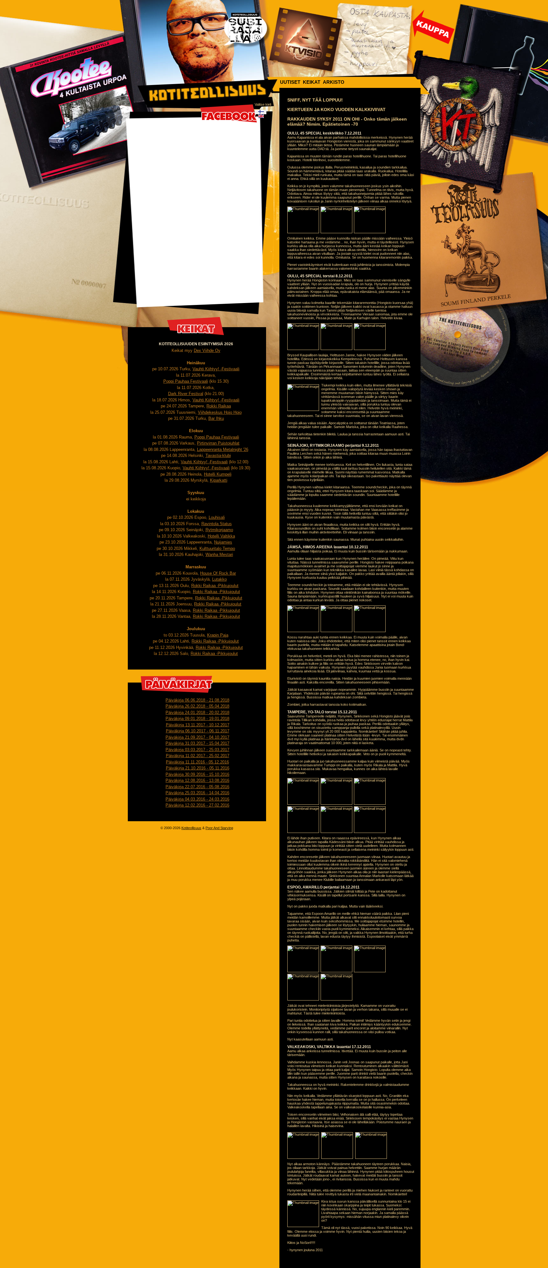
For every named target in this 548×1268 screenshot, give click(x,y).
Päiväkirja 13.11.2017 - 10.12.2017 (197, 725)
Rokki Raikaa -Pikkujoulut (214, 585)
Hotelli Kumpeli (218, 474)
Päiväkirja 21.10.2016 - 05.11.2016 (197, 768)
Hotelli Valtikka (221, 536)
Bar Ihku (216, 418)
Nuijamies (223, 542)
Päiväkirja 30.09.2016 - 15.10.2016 (197, 774)
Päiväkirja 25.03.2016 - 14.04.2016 (197, 792)
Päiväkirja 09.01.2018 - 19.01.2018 (197, 718)
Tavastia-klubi (218, 455)
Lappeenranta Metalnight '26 (222, 449)
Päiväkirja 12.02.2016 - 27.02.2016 (197, 805)
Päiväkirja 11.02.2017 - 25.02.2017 (197, 755)
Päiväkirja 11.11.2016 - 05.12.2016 (197, 762)
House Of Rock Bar (218, 573)
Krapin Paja (217, 635)
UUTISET (290, 82)
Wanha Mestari (219, 554)
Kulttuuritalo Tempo (217, 548)
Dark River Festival (185, 393)
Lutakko (219, 579)
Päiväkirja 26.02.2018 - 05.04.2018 (197, 706)
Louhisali (217, 517)
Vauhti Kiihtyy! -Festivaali (215, 369)
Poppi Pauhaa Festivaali (185, 381)
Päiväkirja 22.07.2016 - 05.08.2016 (197, 786)
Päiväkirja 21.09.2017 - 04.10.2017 (197, 737)
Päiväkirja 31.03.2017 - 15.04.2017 (197, 743)
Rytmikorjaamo (219, 529)
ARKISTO (333, 82)
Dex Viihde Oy (207, 350)
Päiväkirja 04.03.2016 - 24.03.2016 (197, 799)
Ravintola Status (216, 523)
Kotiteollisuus (191, 828)
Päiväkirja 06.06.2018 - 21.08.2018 (197, 700)
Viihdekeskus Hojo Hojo (220, 412)
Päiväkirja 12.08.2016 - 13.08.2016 (197, 780)
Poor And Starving (219, 828)
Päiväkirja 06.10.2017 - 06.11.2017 (197, 731)
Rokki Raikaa (218, 406)
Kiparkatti (218, 480)
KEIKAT (311, 82)
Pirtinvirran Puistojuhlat (218, 443)
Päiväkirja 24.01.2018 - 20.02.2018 (197, 712)
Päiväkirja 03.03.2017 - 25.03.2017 (197, 749)
